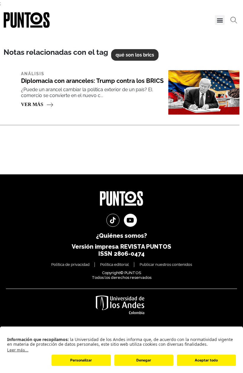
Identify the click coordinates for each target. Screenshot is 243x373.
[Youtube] (130, 220)
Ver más (32, 104)
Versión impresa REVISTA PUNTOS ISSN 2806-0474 (121, 250)
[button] (220, 20)
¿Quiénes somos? (121, 235)
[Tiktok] (112, 220)
